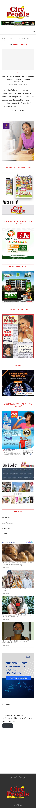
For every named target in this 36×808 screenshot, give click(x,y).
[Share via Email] (23, 111)
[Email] (24, 777)
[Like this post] (13, 111)
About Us (6, 517)
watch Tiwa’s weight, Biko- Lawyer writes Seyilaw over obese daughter (18, 79)
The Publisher (8, 523)
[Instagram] (20, 777)
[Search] (34, 31)
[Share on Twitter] (18, 111)
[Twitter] (15, 777)
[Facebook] (11, 777)
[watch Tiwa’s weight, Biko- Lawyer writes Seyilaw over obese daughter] (18, 59)
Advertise (6, 528)
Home (3, 38)
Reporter (14, 84)
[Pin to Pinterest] (20, 111)
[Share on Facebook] (15, 111)
